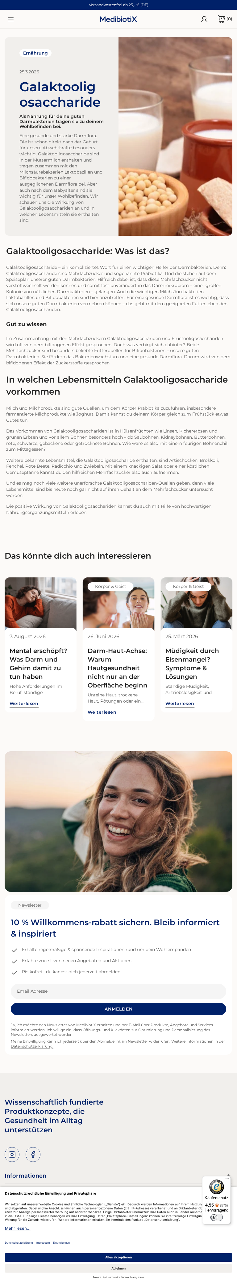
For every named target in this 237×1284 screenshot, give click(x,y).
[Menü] (227, 1179)
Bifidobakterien (62, 297)
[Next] (217, 604)
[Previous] (20, 604)
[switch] (216, 1217)
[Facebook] (33, 1154)
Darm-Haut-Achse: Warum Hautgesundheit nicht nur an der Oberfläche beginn (118, 668)
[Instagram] (12, 1154)
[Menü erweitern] (11, 19)
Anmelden (119, 1009)
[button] (222, 19)
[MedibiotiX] (118, 19)
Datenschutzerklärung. (32, 1046)
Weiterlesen (24, 703)
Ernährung (35, 53)
